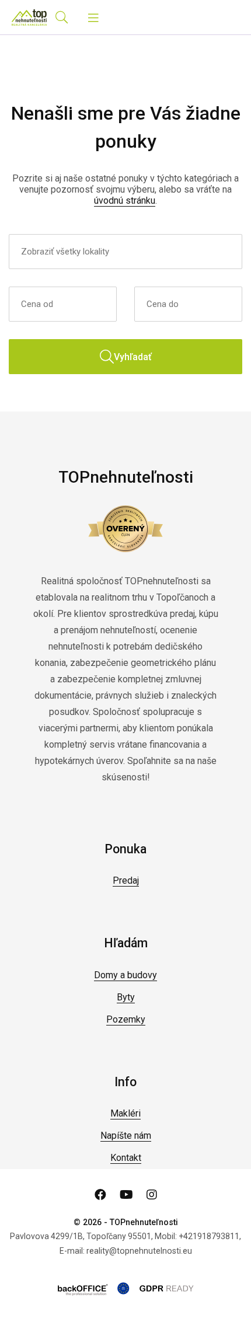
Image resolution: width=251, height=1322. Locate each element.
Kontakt (125, 1157)
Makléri (125, 1113)
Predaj (126, 880)
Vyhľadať (133, 356)
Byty (126, 997)
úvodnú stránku (124, 200)
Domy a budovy (125, 975)
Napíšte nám (125, 1135)
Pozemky (125, 1019)
